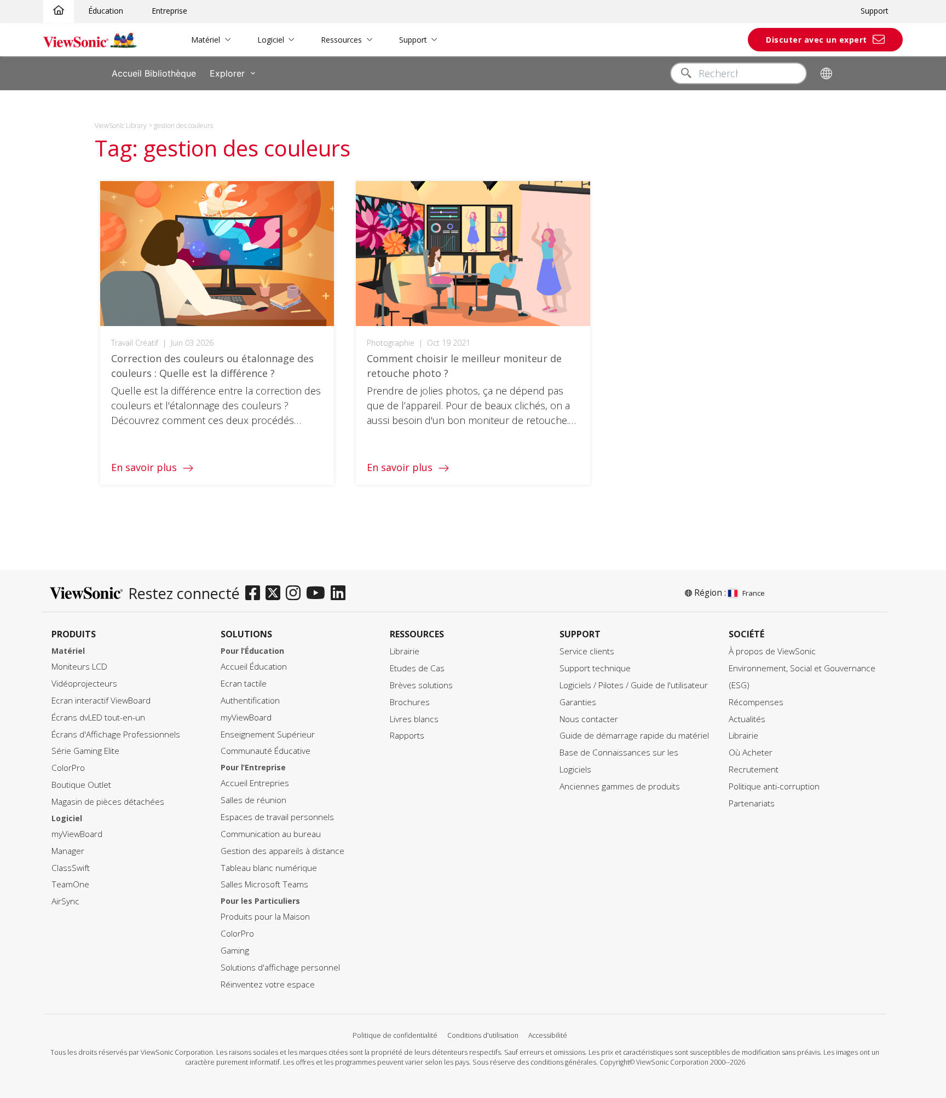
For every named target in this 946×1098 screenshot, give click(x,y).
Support (875, 10)
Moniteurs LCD (79, 666)
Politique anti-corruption (774, 786)
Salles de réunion (253, 800)
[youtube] (318, 593)
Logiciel (270, 39)
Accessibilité (547, 1035)
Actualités (747, 719)
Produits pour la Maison (265, 916)
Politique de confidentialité (395, 1035)
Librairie (404, 651)
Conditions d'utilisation (482, 1035)
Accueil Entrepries (255, 783)
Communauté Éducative (265, 751)
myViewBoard (76, 834)
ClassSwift (70, 868)
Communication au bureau (271, 834)
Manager (67, 851)
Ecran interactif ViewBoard (101, 700)
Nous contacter (588, 719)
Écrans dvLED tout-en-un (98, 717)
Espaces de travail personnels (277, 817)
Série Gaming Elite (85, 751)
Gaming (235, 950)
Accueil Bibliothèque (154, 73)
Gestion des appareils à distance (282, 851)
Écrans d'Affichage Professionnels (115, 734)
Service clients (586, 651)
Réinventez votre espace (268, 984)
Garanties (577, 702)
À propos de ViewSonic (772, 651)
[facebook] (255, 593)
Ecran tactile (244, 683)
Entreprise (169, 10)
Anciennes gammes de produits (619, 786)
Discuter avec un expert (816, 39)
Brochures (410, 702)
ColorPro (68, 768)
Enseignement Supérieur (268, 734)
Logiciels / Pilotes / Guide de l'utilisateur (633, 685)
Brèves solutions (421, 685)
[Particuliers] (58, 10)
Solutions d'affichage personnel (280, 967)
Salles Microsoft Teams (264, 884)
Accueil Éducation (254, 666)
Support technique (595, 668)
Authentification (250, 700)
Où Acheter (750, 752)
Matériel (205, 39)
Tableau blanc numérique (269, 868)
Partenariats (752, 803)
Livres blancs (414, 719)
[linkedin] (341, 593)
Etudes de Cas (417, 668)
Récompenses (756, 702)
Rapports (407, 735)
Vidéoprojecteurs (84, 683)
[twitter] (276, 593)
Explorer (227, 73)
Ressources (341, 39)
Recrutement (753, 769)
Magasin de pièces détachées (107, 801)
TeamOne (70, 884)
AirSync (65, 901)
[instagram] (296, 593)
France (753, 593)
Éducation (105, 10)
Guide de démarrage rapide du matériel (634, 735)
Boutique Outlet (81, 785)
